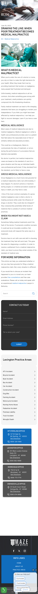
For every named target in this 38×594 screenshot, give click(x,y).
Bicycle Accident (9, 375)
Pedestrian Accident (10, 408)
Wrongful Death (8, 419)
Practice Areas (19, 570)
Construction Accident (11, 390)
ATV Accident (7, 371)
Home (19, 563)
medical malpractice (19, 283)
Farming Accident (9, 397)
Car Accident (7, 386)
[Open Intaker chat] (16, 593)
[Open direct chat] (33, 570)
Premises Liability (9, 412)
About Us (19, 566)
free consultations (14, 277)
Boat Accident (8, 379)
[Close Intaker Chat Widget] (36, 570)
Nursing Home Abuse (10, 405)
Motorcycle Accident (10, 401)
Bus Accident (7, 382)
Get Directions (15, 438)
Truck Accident (8, 416)
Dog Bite (6, 393)
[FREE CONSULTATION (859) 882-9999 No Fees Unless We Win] (29, 3)
